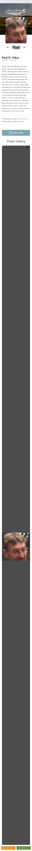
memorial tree (22, 119)
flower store (20, 121)
